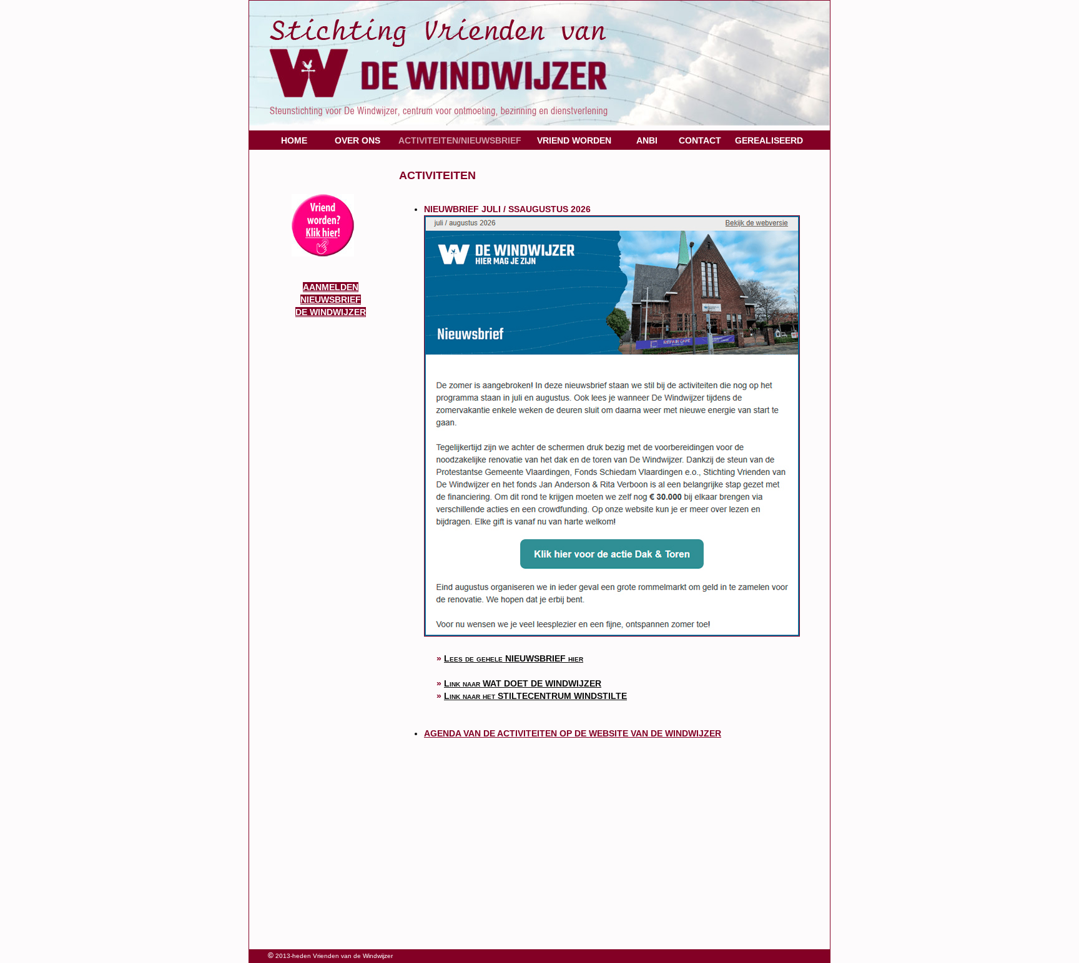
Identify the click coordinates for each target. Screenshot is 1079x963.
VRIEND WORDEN (574, 140)
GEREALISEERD (769, 140)
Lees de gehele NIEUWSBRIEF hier (513, 658)
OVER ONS (357, 140)
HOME (294, 140)
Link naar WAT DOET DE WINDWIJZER (522, 683)
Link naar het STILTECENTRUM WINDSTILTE (535, 696)
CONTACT (700, 140)
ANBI (647, 140)
